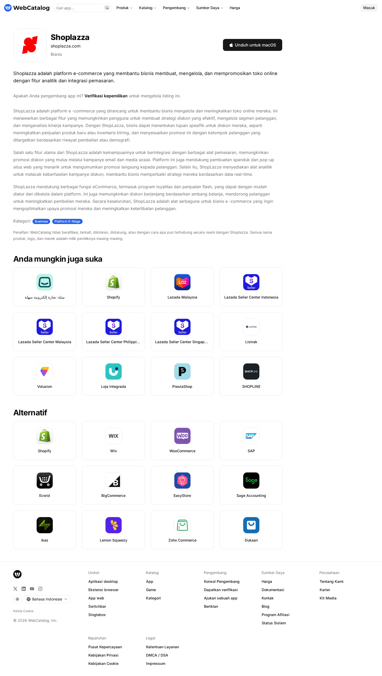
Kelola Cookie (23, 611)
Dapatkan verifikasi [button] (221, 589)
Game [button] (151, 589)
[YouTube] (32, 589)
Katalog (146, 7)
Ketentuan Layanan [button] (162, 647)
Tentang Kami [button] (332, 581)
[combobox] (47, 599)
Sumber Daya (207, 7)
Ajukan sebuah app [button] (221, 598)
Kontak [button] (268, 598)
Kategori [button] (153, 598)
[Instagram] (40, 589)
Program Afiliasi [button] (275, 614)
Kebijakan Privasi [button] (103, 655)
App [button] (149, 581)
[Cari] (107, 8)
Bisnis (56, 54)
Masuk (369, 7)
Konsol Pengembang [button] (222, 581)
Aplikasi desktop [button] (103, 581)
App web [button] (96, 598)
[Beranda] (26, 8)
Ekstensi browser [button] (103, 589)
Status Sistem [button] (274, 623)
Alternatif (30, 412)
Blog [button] (265, 606)
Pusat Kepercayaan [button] (105, 647)
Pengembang (174, 7)
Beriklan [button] (211, 606)
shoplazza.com (66, 46)
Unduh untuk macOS (255, 45)
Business (41, 221)
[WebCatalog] (17, 574)
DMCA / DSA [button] (157, 655)
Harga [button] (267, 581)
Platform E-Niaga (67, 221)
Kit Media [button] (328, 598)
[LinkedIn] (24, 589)
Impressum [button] (155, 663)
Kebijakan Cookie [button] (103, 663)
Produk (122, 7)
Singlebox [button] (97, 614)
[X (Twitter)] (15, 589)
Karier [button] (325, 589)
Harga (235, 7)
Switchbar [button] (97, 606)
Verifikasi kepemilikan (106, 95)
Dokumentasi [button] (273, 589)
